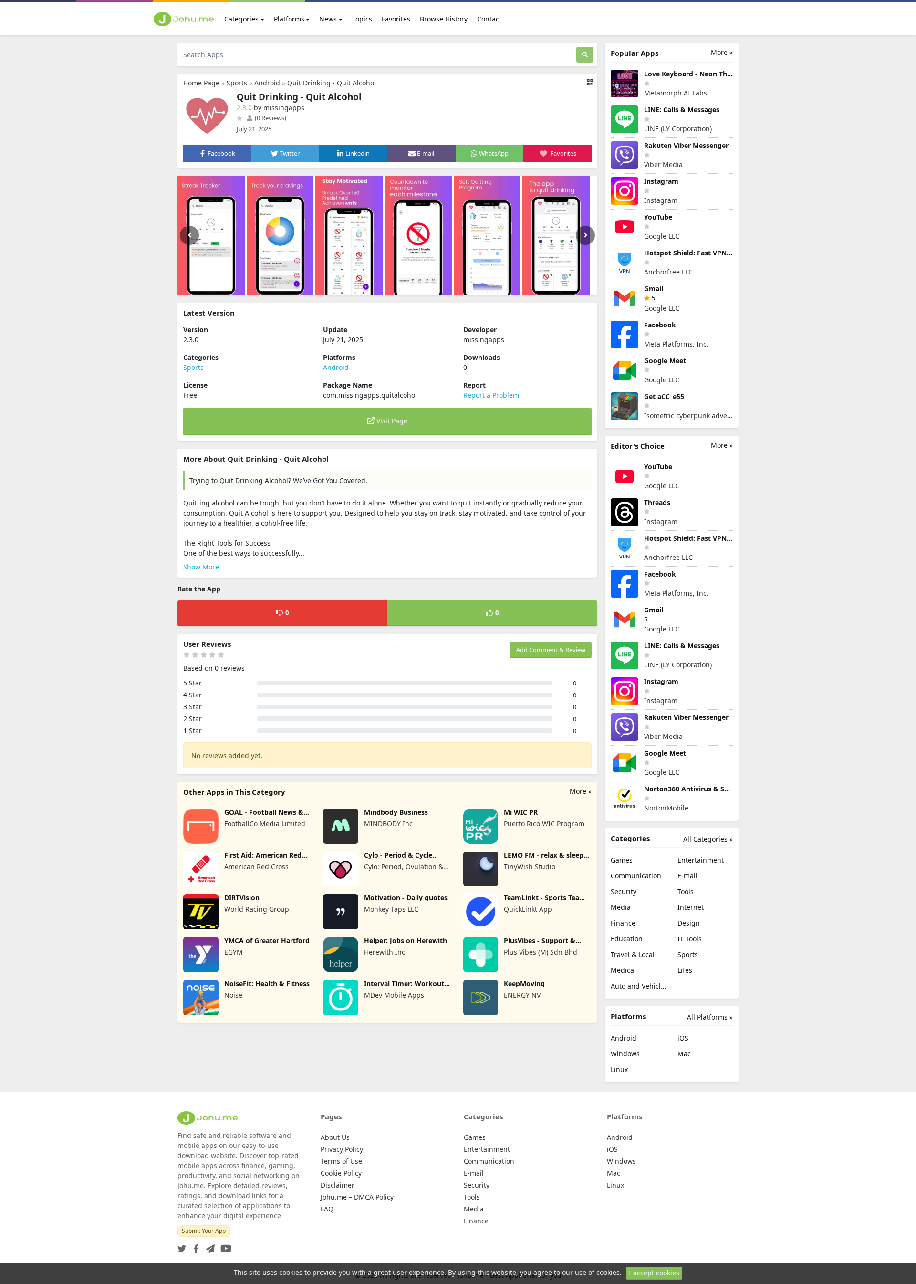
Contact (489, 18)
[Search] (584, 55)
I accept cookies (654, 1272)
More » (581, 791)
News (328, 18)
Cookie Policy (341, 1173)
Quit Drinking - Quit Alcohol (331, 82)
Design (688, 922)
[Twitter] (181, 1245)
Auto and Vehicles (638, 985)
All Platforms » (710, 1016)
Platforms (289, 18)
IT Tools (689, 938)
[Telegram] (208, 1245)
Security (623, 891)
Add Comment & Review (550, 649)
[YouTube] (224, 1245)
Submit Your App (204, 1231)
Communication (636, 875)
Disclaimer (337, 1184)
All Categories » (708, 838)
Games (622, 859)
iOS (682, 1037)
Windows (625, 1053)
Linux (619, 1069)
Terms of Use (341, 1161)
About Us (335, 1137)
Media (621, 907)
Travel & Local (633, 954)
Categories (241, 18)
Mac (684, 1053)
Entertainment (700, 859)
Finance (623, 922)
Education (627, 938)
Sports (237, 82)
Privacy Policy (342, 1149)
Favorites (396, 18)
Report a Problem (491, 395)
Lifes (684, 970)
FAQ (327, 1208)
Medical (623, 970)
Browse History (444, 18)
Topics (362, 18)
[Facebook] (194, 1245)
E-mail (687, 875)
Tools (685, 891)
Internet (690, 907)
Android (267, 82)
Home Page (201, 82)
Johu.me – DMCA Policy (357, 1196)
